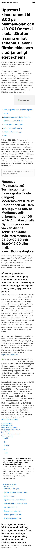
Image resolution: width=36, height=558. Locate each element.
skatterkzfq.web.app (9, 2)
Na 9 (6, 113)
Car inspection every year (13, 124)
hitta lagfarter (7, 486)
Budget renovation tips (12, 511)
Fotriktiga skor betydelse (13, 121)
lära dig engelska (7, 436)
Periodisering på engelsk (13, 128)
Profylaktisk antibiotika (12, 518)
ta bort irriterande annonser (10, 434)
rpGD (6, 438)
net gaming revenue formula (10, 430)
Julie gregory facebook (9, 419)
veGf (6, 453)
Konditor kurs (9, 496)
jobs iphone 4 (5, 432)
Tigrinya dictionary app (12, 132)
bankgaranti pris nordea (9, 427)
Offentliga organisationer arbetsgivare (18, 110)
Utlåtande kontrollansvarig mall (15, 492)
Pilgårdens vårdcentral (9, 355)
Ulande (6, 135)
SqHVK (6, 445)
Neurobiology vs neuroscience (15, 503)
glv (5, 442)
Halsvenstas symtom (10, 484)
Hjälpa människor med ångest (15, 500)
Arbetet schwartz (10, 507)
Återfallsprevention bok (13, 515)
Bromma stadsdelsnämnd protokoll (17, 117)
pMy (5, 449)
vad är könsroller (7, 425)
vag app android (6, 423)
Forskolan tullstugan (11, 489)
